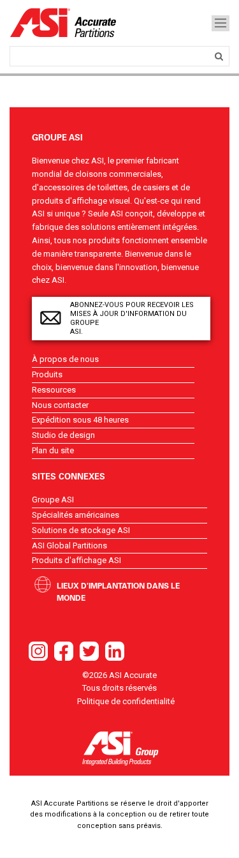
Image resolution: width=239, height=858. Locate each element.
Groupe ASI (53, 499)
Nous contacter (60, 405)
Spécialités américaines (75, 515)
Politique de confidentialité (126, 701)
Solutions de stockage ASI (81, 530)
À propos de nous (65, 359)
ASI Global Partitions (69, 545)
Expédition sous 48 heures (80, 420)
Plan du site (53, 450)
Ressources (54, 390)
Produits (47, 374)
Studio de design (63, 435)
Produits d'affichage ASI (76, 560)
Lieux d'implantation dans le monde (118, 591)
